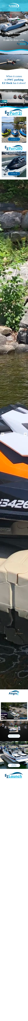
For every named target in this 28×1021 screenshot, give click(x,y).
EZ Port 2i (14, 139)
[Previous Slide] (2, 434)
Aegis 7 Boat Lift (14, 736)
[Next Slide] (25, 434)
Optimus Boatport (14, 765)
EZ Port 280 (14, 173)
